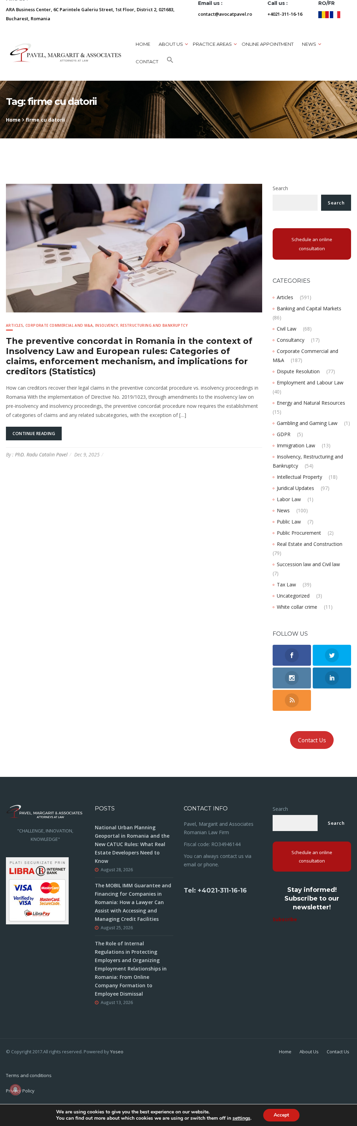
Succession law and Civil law (308, 564)
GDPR (283, 434)
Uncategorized (293, 595)
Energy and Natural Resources (311, 402)
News (283, 510)
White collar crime (297, 607)
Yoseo (116, 1051)
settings (241, 1118)
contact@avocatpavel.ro (225, 14)
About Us (309, 1051)
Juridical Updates (295, 488)
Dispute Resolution (298, 371)
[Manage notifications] (15, 1089)
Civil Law (286, 328)
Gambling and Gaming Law (307, 423)
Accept (281, 1115)
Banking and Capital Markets (309, 308)
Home (143, 44)
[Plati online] (37, 890)
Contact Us (312, 740)
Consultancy (290, 340)
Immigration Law (296, 445)
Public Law (289, 521)
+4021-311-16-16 (284, 14)
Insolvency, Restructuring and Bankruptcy (141, 325)
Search (280, 188)
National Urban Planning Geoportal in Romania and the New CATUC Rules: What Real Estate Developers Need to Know (132, 844)
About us (171, 44)
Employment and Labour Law (310, 382)
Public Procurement (299, 532)
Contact (147, 61)
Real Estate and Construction (309, 544)
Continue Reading (34, 433)
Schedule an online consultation (311, 244)
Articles (14, 325)
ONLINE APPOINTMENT (268, 44)
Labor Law (289, 499)
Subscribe (285, 919)
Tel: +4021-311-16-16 (215, 890)
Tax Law (286, 584)
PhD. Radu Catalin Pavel (41, 454)
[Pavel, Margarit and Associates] (65, 53)
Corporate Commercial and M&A (59, 325)
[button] (170, 61)
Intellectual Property (299, 477)
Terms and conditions (29, 1075)
